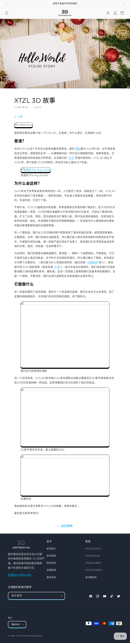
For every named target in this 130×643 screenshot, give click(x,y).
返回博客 (67, 526)
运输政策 (51, 570)
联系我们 (51, 548)
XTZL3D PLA (92, 555)
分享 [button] (20, 116)
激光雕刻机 (91, 577)
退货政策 (51, 555)
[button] (6, 12)
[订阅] (61, 596)
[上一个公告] (6, 3)
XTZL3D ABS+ (93, 562)
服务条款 (51, 577)
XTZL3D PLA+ (93, 548)
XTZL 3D (19, 636)
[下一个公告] (123, 3)
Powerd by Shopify (33, 636)
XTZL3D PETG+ (94, 570)
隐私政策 (51, 562)
